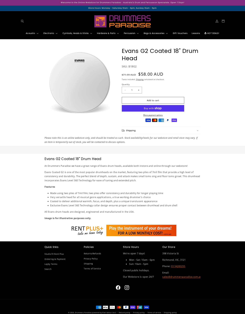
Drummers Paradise (83, 312)
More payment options (153, 115)
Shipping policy (170, 312)
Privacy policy (139, 312)
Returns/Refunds (92, 253)
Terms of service (154, 312)
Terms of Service (92, 268)
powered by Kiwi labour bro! (104, 312)
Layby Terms (51, 264)
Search (48, 269)
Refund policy (124, 312)
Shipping (140, 79)
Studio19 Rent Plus (54, 254)
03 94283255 (178, 266)
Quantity (126, 84)
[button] (22, 21)
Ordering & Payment (55, 259)
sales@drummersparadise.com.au (181, 276)
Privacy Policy (91, 258)
